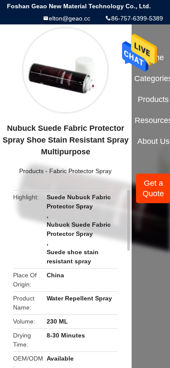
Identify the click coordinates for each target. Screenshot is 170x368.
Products (31, 170)
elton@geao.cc (69, 18)
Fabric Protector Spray (80, 170)
